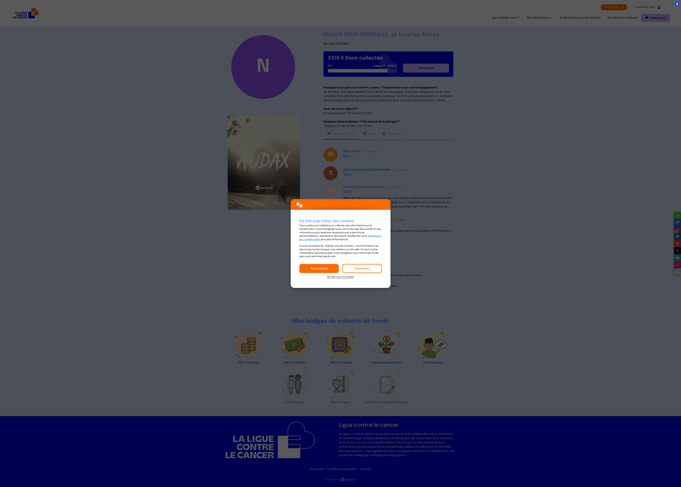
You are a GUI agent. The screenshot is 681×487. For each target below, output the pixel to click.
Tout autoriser (319, 268)
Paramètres (362, 268)
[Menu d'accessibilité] (677, 4)
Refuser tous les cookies (340, 277)
